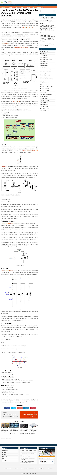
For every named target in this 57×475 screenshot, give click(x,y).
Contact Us (50, 468)
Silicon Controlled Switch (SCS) (30, 150)
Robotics (3, 458)
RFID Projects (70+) (43, 98)
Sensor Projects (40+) (44, 102)
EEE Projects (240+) (43, 65)
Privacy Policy (41, 468)
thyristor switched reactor (7, 223)
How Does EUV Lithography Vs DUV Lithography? (4, 430)
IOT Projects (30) (43, 80)
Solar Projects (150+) (44, 104)
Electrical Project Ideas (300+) (45, 71)
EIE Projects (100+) (43, 67)
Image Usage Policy (33, 468)
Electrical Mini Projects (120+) (45, 69)
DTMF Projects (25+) (44, 61)
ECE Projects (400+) (44, 63)
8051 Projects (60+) (43, 53)
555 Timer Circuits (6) (44, 51)
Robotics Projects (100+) (44, 100)
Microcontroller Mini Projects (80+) (46, 86)
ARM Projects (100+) (44, 57)
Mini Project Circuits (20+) (44, 88)
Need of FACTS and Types (27, 27)
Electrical (4, 452)
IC (13, 7)
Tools (33, 7)
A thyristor (3, 166)
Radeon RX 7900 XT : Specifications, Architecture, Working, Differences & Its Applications (47, 39)
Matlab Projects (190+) (44, 84)
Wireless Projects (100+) (44, 108)
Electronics (4, 454)
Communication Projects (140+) (46, 59)
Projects (3, 7)
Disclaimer (16, 468)
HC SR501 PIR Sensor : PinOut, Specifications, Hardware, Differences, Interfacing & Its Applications (33, 432)
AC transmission (6, 43)
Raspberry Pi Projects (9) (44, 96)
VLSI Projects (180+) (44, 106)
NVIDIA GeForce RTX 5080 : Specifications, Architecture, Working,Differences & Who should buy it (24, 432)
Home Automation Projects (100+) (46, 78)
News (43, 7)
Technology (4, 460)
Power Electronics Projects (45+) (46, 94)
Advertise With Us (7, 468)
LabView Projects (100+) (44, 82)
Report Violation (24, 468)
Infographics (38, 7)
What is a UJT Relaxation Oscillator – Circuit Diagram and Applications (28, 458)
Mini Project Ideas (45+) (44, 90)
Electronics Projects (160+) (45, 73)
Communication (5, 450)
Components (27, 7)
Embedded (18, 7)
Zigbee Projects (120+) (44, 110)
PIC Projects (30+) (43, 92)
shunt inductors (16, 101)
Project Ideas (9, 7)
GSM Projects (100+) (44, 76)
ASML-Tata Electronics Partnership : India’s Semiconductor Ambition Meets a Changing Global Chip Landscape (47, 19)
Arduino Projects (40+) (44, 55)
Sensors (22, 7)
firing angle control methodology (21, 47)
